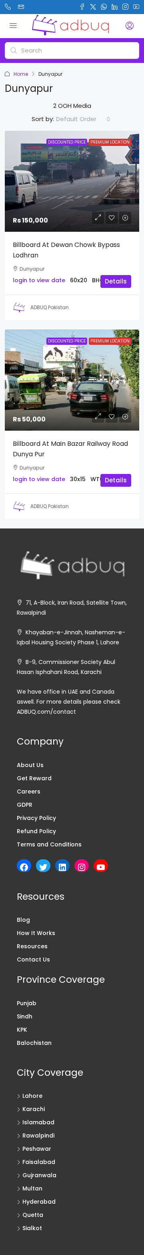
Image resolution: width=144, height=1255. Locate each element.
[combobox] (83, 119)
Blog (23, 920)
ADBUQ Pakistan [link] (49, 307)
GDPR (24, 805)
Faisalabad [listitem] (38, 1162)
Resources (32, 946)
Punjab (26, 1003)
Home (21, 74)
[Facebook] (24, 867)
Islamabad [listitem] (38, 1122)
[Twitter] (43, 867)
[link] (72, 181)
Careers (28, 791)
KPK (22, 1030)
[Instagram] (81, 867)
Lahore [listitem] (32, 1096)
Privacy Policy (36, 818)
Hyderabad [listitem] (39, 1202)
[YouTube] (101, 867)
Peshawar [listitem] (36, 1149)
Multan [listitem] (32, 1188)
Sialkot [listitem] (32, 1228)
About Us (30, 765)
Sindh (24, 1016)
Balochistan (34, 1043)
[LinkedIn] (62, 867)
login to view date (39, 280)
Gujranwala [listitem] (39, 1175)
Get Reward (34, 778)
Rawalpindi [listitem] (38, 1136)
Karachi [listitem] (33, 1109)
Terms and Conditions (49, 844)
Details (116, 281)
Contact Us (33, 959)
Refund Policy (36, 831)
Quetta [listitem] (32, 1215)
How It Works (36, 933)
